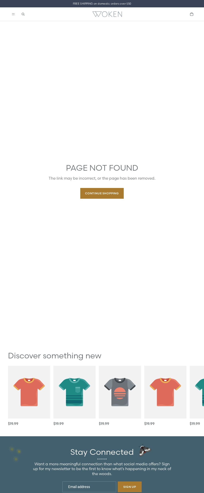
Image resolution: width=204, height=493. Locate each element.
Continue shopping (102, 193)
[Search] (23, 14)
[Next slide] (191, 396)
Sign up (129, 487)
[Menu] (13, 14)
